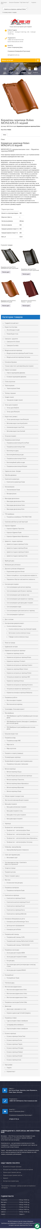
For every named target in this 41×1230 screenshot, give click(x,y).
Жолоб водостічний (13, 330)
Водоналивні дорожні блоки (15, 571)
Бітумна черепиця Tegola (14, 1044)
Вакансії (5, 1178)
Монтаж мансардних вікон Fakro (17, 997)
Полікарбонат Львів (13, 978)
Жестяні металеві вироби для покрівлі (17, 800)
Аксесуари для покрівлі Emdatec (17, 956)
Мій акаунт (4, 2)
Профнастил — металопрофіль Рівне (18, 830)
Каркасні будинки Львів (14, 532)
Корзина (33, 2)
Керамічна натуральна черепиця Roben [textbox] (14, 9)
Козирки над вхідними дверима (16, 376)
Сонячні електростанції (14, 626)
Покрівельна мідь (10, 737)
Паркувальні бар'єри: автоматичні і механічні (21, 579)
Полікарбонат (9, 975)
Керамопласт (11, 1071)
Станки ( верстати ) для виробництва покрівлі (19, 366)
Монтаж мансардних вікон (13, 986)
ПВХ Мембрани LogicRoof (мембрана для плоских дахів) (22, 716)
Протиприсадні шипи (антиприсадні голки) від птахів (21, 965)
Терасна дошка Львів (13, 388)
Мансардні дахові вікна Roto (15, 509)
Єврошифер (8, 1064)
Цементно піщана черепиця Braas (17, 548)
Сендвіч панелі (9, 397)
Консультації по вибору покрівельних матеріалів (18, 1169)
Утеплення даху (9, 983)
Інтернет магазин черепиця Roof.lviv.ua (20, 1225)
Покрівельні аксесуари (12, 950)
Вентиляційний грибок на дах (16, 462)
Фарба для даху (9, 561)
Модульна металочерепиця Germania (18, 357)
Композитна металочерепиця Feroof (18, 902)
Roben (9, 129)
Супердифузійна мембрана (15, 1024)
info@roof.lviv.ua (13, 55)
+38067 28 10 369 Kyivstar (15, 39)
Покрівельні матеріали (12, 887)
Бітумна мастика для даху (15, 883)
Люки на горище (10, 642)
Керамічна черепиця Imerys (15, 681)
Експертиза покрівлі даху (11, 1181)
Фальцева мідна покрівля (14, 818)
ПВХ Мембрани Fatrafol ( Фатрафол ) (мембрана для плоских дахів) (22, 722)
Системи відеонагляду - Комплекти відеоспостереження (16, 863)
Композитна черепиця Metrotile (16, 914)
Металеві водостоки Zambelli (16, 431)
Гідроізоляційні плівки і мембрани (17, 1021)
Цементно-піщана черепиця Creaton (18, 552)
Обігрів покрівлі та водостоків (14, 796)
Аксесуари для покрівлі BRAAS (16, 970)
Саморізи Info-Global (13, 341)
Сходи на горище (10, 868)
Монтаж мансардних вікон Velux (17, 993)
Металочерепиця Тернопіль (15, 779)
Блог (2, 3)
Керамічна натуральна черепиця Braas (19, 657)
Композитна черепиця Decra (16, 910)
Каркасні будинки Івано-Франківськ (18, 536)
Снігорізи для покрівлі (12, 584)
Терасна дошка (9, 385)
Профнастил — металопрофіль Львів (18, 834)
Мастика (7, 880)
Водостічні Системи (11, 327)
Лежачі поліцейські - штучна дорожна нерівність (22, 575)
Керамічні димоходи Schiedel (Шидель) (19, 1013)
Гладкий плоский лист (12, 323)
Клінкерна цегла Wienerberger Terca (18, 921)
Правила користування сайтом (12, 1175)
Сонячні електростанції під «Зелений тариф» (22, 629)
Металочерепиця (10, 769)
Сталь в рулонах (10, 381)
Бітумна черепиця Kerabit (14, 1056)
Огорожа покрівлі (10, 436)
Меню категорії (7, 60)
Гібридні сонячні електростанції (19, 637)
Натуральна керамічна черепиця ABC (18, 677)
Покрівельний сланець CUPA (16, 937)
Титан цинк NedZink (13, 408)
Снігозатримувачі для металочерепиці (19, 587)
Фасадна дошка (11, 493)
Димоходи (8, 1006)
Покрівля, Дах (16, 1221)
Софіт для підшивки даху (12, 854)
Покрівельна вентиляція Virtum (16, 458)
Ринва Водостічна (12, 334)
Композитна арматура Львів (16, 482)
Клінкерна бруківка (11, 362)
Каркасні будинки (10, 525)
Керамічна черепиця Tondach (16, 661)
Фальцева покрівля (11, 804)
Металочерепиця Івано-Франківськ (18, 783)
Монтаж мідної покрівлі (14, 700)
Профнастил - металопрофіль (14, 827)
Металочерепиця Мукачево (15, 787)
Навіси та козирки (10, 370)
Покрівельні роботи (11, 697)
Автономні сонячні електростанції (19, 633)
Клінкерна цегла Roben (14, 929)
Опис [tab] (4, 134)
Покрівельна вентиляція (12, 440)
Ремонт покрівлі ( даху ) (12, 876)
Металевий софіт (12, 857)
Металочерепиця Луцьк (14, 772)
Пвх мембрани (9, 713)
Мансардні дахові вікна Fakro (16, 505)
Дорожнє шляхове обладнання (14, 568)
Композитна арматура (12, 479)
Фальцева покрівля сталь (15, 811)
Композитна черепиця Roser (16, 906)
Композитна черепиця (12, 895)
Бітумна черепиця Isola (14, 1060)
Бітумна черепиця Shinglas (15, 1048)
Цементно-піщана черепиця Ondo (17, 556)
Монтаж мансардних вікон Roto (17, 989)
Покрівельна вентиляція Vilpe (16, 447)
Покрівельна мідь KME (14, 740)
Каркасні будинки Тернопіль (15, 528)
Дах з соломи (9, 619)
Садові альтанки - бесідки (13, 471)
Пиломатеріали (9, 487)
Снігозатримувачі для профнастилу (18, 595)
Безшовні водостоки (11, 734)
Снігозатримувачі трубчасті (15, 614)
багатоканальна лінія (15, 41)
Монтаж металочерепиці (14, 704)
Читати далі (5, 272)
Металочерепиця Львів (14, 791)
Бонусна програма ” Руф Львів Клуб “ (19, 2)
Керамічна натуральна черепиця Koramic (20, 685)
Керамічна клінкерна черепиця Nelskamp (19, 692)
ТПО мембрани (9, 514)
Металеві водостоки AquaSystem (17, 423)
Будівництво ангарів (11, 646)
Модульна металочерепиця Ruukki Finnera (20, 353)
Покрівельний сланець (12, 934)
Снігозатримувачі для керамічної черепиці (20, 599)
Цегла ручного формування (15, 925)
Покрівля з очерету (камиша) (14, 753)
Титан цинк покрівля (11, 405)
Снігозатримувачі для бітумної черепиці (19, 591)
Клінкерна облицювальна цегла (15, 919)
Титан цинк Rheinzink (13, 411)
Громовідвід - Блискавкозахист (15, 709)
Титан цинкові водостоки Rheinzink (18, 419)
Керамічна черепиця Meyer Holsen (17, 669)
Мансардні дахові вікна (12, 498)
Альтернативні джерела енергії (14, 623)
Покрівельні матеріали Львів (15, 890)
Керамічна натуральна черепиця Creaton (19, 665)
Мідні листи (10, 744)
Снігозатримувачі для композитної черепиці (21, 610)
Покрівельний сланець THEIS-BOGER (18, 945)
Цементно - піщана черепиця (14, 541)
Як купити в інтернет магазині (12, 1166)
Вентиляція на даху (13, 450)
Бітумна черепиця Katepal (15, 1052)
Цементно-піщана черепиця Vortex (17, 544)
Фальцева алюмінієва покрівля (16, 807)
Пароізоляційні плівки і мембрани (17, 1028)
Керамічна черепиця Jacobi (15, 653)
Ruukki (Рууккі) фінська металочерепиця (19, 775)
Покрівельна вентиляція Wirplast (17, 466)
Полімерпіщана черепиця (12, 757)
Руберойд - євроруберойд (13, 847)
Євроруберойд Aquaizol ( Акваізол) (18, 850)
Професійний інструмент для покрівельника (18, 761)
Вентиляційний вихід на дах (15, 454)
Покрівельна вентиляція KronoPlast (18, 443)
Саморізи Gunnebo (12, 345)
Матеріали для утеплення (12, 564)
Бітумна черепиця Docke (14, 1040)
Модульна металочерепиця (13, 350)
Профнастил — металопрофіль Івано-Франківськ (22, 838)
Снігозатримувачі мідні (14, 606)
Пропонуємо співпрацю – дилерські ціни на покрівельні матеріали (18, 1186)
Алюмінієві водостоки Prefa (15, 427)
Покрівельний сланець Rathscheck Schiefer (20, 941)
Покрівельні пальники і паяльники (17, 764)
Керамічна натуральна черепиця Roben (28, 126)
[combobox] (15, 8)
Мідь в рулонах (11, 748)
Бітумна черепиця (10, 1033)
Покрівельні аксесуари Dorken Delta (16, 1002)
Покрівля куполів (10, 872)
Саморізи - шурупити (11, 339)
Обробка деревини (10, 475)
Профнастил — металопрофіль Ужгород (19, 842)
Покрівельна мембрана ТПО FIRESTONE (19, 517)
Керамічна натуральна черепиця (15, 650)
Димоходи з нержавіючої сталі (16, 1009)
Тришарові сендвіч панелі (15, 400)
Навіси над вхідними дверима (16, 373)
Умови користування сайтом (12, 1172)
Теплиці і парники (10, 393)
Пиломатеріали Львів (13, 489)
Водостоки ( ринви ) (11, 416)
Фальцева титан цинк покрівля (16, 815)
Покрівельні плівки (10, 1018)
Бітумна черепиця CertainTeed (16, 1036)
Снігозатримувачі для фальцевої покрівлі (20, 603)
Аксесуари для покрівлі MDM (16, 953)
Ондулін (9, 1067)
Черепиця (8, 823)
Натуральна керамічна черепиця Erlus (19, 688)
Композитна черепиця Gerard (16, 898)
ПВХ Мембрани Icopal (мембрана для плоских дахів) (21, 728)
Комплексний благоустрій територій (16, 522)
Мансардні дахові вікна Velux (16, 501)
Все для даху (10, 960)
